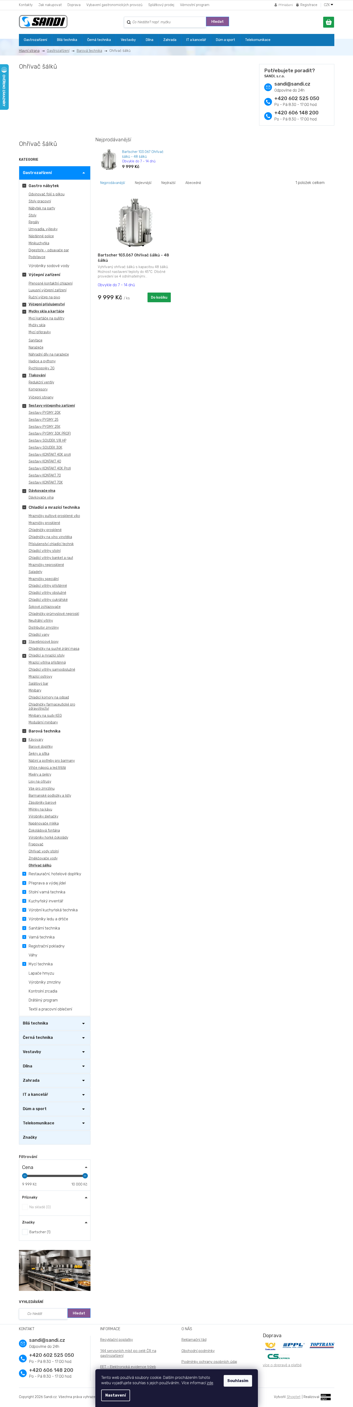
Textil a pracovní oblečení (50, 1009)
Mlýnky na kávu (40, 809)
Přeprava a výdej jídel (47, 883)
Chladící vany (39, 635)
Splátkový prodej (161, 5)
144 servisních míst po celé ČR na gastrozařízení (128, 1353)
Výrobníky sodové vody (49, 265)
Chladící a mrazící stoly (47, 655)
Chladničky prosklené (45, 530)
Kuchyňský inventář (46, 901)
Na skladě (39, 1207)
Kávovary (36, 740)
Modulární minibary (43, 722)
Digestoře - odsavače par (49, 250)
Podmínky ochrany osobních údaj (209, 1361)
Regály (34, 222)
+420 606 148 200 (296, 113)
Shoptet (294, 1397)
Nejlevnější (143, 183)
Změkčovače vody (43, 858)
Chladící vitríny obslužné (47, 593)
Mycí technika (41, 964)
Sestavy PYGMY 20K (45, 413)
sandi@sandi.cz (292, 84)
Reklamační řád (193, 1339)
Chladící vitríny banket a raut (51, 558)
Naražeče (36, 347)
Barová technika (44, 731)
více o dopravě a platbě (282, 1365)
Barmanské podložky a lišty (50, 796)
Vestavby (32, 1051)
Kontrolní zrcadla (43, 991)
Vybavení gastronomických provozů (114, 5)
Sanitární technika (44, 928)
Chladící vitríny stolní (45, 551)
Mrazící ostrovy (40, 677)
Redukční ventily (41, 382)
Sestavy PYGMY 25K (44, 427)
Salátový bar (38, 684)
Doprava (74, 5)
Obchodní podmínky (198, 1351)
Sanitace (35, 340)
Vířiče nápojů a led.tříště (47, 768)
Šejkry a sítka (39, 754)
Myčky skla (37, 325)
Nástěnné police (41, 236)
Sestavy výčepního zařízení (52, 406)
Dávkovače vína (42, 491)
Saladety (35, 572)
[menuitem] (35, 40)
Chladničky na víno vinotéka (50, 537)
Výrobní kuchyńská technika (53, 910)
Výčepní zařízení (44, 274)
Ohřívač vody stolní (44, 851)
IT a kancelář (35, 1094)
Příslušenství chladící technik (51, 544)
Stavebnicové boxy (43, 642)
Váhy (33, 955)
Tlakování (37, 375)
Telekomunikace (38, 1123)
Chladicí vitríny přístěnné (48, 586)
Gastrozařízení (37, 172)
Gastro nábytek (44, 185)
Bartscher (39, 1232)
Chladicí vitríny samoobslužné (52, 670)
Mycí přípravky (40, 332)
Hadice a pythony (42, 361)
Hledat (217, 21)
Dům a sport (35, 1108)
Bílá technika (35, 1023)
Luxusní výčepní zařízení (47, 290)
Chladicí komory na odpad (49, 697)
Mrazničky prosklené (44, 523)
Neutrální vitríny (41, 621)
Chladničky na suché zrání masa (54, 649)
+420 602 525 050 (296, 98)
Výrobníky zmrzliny (45, 982)
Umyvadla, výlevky (43, 229)
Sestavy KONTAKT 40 (45, 461)
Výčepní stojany (41, 397)
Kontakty (26, 5)
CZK (327, 5)
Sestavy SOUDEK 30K (45, 447)
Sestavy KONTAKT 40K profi (50, 455)
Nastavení (115, 1395)
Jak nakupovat (50, 5)
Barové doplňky (41, 747)
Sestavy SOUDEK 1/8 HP (47, 440)
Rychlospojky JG (42, 368)
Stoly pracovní (40, 201)
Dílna (27, 1066)
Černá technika (38, 1037)
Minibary (35, 690)
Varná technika (42, 937)
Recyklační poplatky (116, 1339)
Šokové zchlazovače (45, 607)
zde (210, 1383)
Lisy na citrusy (40, 781)
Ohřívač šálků (40, 865)
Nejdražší (168, 183)
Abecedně (193, 183)
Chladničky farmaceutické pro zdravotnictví (52, 706)
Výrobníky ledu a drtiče (48, 919)
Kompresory (38, 389)
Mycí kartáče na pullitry (46, 318)
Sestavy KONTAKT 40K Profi (50, 468)
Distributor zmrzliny (44, 628)
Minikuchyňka (39, 243)
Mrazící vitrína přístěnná (47, 662)
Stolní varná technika (47, 892)
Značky (30, 1137)
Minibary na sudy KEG (45, 716)
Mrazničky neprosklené (46, 565)
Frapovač (36, 844)
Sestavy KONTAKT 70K (46, 482)
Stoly (32, 215)
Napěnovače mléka (44, 823)
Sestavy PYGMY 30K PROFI (50, 433)
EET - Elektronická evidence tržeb (128, 1367)
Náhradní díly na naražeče (49, 354)
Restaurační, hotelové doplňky (55, 874)
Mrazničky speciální (44, 579)
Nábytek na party (42, 208)
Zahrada (31, 1080)
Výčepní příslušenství (47, 304)
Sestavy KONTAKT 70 (45, 475)
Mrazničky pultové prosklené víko (54, 516)
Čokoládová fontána (44, 830)
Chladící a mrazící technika (54, 507)
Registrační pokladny (47, 946)
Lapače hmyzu (41, 973)
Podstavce (37, 257)
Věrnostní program (194, 5)
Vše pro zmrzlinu (42, 789)
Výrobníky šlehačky (43, 816)
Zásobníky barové (42, 803)
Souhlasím (237, 1380)
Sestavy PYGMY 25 (43, 420)
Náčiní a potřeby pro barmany (52, 761)
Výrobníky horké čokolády (48, 837)
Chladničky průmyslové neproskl (54, 614)
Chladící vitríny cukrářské (48, 600)
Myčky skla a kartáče (46, 311)
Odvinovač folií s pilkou (47, 194)
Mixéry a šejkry (40, 774)
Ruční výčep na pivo (44, 297)
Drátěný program (43, 1000)
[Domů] (31, 51)
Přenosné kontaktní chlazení (51, 283)
